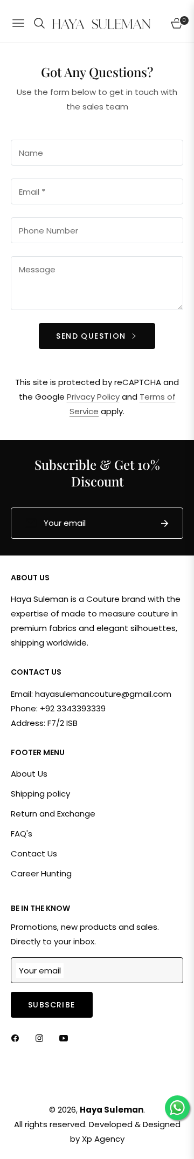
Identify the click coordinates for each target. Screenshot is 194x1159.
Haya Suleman (111, 1109)
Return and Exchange (53, 813)
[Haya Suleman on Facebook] (18, 1038)
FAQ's (21, 833)
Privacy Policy (93, 396)
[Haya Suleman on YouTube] (66, 1038)
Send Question (92, 336)
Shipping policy (40, 793)
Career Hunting (41, 873)
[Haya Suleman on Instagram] (42, 1038)
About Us (29, 773)
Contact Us (34, 853)
